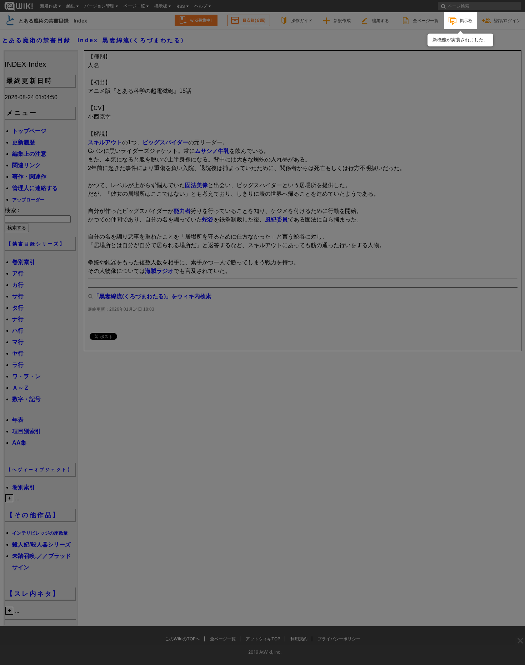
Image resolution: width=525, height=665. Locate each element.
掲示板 (466, 20)
